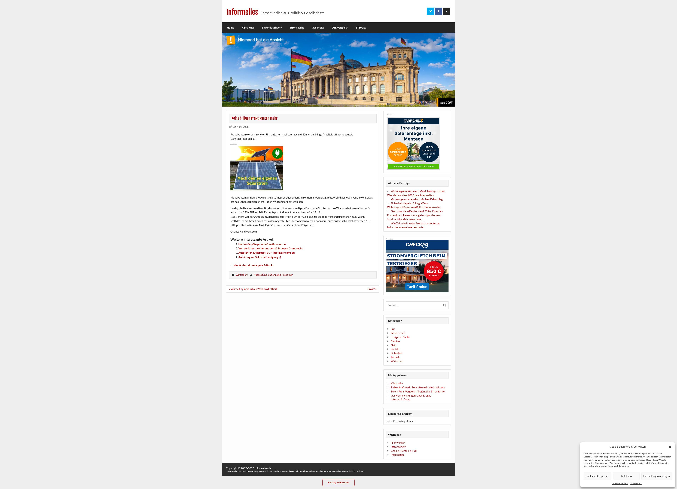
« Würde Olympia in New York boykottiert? (253, 288)
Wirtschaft (242, 274)
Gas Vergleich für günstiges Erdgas (411, 395)
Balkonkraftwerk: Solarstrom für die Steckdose (418, 387)
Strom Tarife (297, 27)
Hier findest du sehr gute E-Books (254, 265)
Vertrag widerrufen (338, 482)
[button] (670, 446)
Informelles (242, 12)
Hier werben (398, 442)
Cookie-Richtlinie (620, 483)
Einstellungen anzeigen (656, 476)
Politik (394, 349)
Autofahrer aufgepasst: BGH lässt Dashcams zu (266, 252)
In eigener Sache (400, 337)
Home (230, 27)
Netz (394, 345)
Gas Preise (318, 27)
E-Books (361, 27)
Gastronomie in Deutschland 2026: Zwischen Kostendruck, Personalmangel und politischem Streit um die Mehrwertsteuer (415, 215)
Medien (395, 341)
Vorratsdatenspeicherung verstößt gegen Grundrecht (270, 248)
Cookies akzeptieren (597, 476)
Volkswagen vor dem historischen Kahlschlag (417, 199)
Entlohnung (274, 274)
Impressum (397, 454)
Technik (395, 357)
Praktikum (287, 274)
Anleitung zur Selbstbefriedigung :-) (259, 257)
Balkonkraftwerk (272, 27)
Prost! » (372, 288)
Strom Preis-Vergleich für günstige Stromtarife (418, 391)
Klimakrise (248, 27)
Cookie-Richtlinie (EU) (404, 450)
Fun (393, 328)
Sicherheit (397, 353)
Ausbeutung (260, 274)
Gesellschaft (398, 333)
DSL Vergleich (340, 27)
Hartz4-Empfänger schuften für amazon (262, 244)
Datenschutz (636, 483)
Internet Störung (400, 399)
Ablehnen (626, 476)
